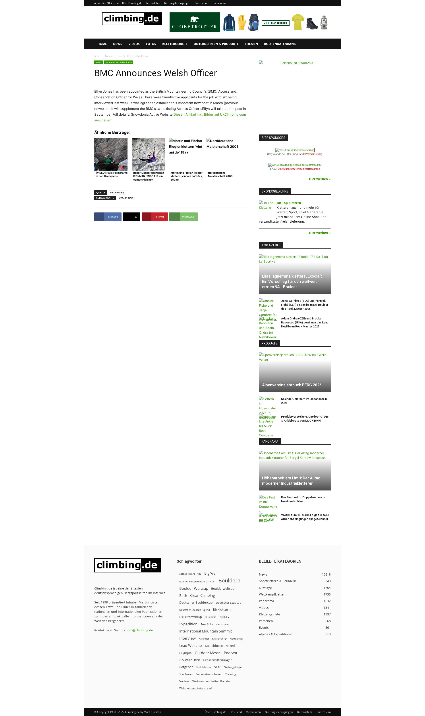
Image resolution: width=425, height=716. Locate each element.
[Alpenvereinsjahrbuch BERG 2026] (295, 372)
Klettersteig (236, 638)
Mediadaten (153, 3)
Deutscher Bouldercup (196, 602)
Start (97, 56)
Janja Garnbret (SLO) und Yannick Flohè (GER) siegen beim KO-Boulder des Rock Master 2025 (304, 304)
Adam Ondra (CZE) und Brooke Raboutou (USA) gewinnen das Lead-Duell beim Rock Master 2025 (305, 322)
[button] (325, 44)
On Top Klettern (289, 203)
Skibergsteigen (233, 667)
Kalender (204, 638)
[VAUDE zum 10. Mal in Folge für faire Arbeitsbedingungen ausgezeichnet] (268, 519)
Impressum (219, 3)
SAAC (217, 667)
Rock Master (203, 667)
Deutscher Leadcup (228, 603)
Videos (134, 44)
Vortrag (184, 681)
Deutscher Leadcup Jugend (194, 609)
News (117, 44)
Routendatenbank (280, 44)
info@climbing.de (140, 630)
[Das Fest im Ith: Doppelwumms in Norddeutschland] (268, 509)
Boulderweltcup (223, 589)
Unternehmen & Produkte (216, 44)
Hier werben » (320, 179)
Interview (187, 638)
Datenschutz (202, 3)
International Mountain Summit (205, 631)
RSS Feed (236, 712)
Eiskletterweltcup (190, 617)
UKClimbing (117, 192)
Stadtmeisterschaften (209, 674)
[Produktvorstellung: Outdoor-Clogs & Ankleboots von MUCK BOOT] (268, 426)
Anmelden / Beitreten (106, 3)
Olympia (185, 653)
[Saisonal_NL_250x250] (295, 96)
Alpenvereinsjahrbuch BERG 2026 (292, 385)
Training (230, 674)
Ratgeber (186, 667)
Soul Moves (186, 674)
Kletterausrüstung (312, 154)
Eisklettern (222, 609)
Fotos (151, 44)
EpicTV (224, 617)
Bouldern (229, 580)
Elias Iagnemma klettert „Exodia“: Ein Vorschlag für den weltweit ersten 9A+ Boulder (292, 281)
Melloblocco (214, 646)
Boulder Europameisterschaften (197, 581)
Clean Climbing (202, 595)
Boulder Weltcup (193, 588)
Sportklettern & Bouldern (118, 62)
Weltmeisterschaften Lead (195, 688)
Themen (251, 44)
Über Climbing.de (132, 3)
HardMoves (222, 624)
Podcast (230, 652)
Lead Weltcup (190, 645)
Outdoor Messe (208, 653)
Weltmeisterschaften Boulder (211, 681)
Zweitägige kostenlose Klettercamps (299, 168)
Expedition (188, 624)
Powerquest (189, 660)
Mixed (230, 646)
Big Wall (210, 573)
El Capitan (210, 617)
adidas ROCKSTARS (190, 573)
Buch (183, 595)
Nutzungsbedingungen (177, 3)
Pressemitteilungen (217, 660)
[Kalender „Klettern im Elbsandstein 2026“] (268, 408)
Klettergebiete (174, 44)
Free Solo (207, 624)
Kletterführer (219, 638)
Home (102, 44)
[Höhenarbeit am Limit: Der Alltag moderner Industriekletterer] (295, 470)
